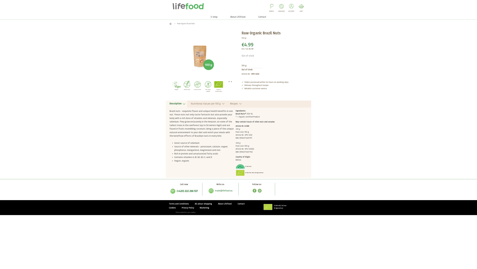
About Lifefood (225, 204)
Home (170, 24)
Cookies (172, 208)
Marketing (204, 208)
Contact (241, 204)
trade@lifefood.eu (224, 191)
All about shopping (203, 204)
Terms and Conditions (179, 204)
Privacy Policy (188, 208)
